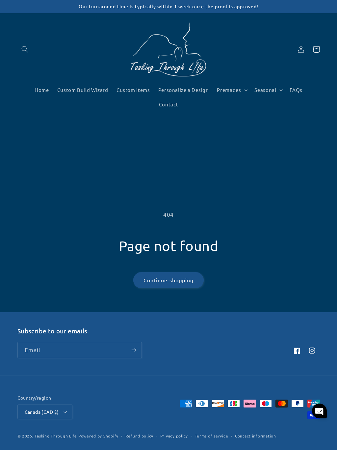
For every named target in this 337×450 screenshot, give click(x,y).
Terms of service (211, 435)
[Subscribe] (133, 350)
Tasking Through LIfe (56, 435)
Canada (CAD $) (42, 412)
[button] (25, 49)
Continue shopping (168, 280)
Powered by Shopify (98, 435)
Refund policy (139, 435)
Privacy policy (174, 435)
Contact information (255, 435)
